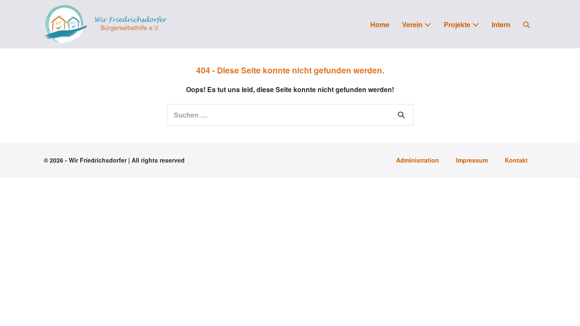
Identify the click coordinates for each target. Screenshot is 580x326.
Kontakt (516, 160)
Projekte (458, 24)
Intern (501, 24)
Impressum (472, 160)
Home (379, 24)
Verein (413, 24)
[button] (526, 24)
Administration (417, 160)
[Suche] (401, 114)
